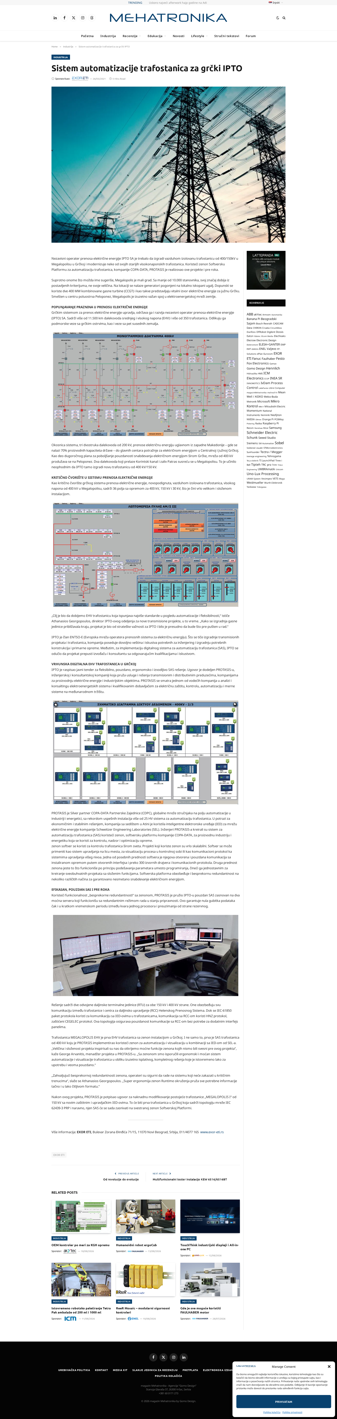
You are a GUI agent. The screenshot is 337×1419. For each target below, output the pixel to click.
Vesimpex (266, 478)
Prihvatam (283, 1402)
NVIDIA (251, 419)
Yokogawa (261, 487)
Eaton (250, 336)
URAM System (254, 478)
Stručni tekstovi (226, 36)
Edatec (257, 336)
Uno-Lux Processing (263, 473)
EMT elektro (252, 349)
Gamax (273, 363)
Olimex (258, 419)
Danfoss (251, 331)
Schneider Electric (262, 432)
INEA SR (276, 378)
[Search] (284, 17)
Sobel (279, 442)
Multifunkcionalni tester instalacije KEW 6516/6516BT (190, 1179)
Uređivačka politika (74, 1370)
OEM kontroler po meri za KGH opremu (80, 1245)
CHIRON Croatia (261, 327)
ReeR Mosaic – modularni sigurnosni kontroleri (143, 1310)
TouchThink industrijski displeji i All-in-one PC (209, 1247)
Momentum (254, 410)
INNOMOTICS (253, 383)
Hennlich (273, 368)
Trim (274, 464)
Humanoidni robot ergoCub (136, 1245)
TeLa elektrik (252, 460)
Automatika (276, 314)
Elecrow (251, 340)
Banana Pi (253, 319)
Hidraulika (252, 373)
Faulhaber (268, 359)
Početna (87, 36)
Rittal (265, 427)
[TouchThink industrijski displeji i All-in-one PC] (210, 1216)
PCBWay (279, 419)
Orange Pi (268, 419)
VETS (275, 478)
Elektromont (252, 344)
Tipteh (256, 464)
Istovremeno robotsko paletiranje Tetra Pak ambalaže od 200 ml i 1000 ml (81, 1310)
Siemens (252, 443)
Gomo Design (256, 368)
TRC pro (266, 464)
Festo (280, 358)
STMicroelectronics (273, 447)
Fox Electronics (258, 363)
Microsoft (263, 401)
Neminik (265, 414)
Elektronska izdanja (220, 1370)
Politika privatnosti (292, 1412)
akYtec (258, 314)
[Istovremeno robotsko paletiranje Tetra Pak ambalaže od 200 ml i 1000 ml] (81, 1279)
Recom (250, 427)
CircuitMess (276, 327)
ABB (250, 314)
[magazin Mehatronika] (168, 18)
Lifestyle (197, 36)
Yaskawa (251, 486)
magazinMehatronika (257, 392)
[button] (329, 1366)
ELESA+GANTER (269, 344)
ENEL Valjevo (267, 349)
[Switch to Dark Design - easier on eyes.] (277, 17)
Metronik (251, 401)
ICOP (266, 378)
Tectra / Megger (271, 452)
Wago (282, 478)
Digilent (271, 332)
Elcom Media (267, 336)
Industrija (108, 36)
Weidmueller (255, 482)
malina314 (272, 392)
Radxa (258, 423)
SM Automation (266, 443)
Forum (251, 36)
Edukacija (155, 36)
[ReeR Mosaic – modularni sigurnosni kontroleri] (146, 1279)
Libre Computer (277, 387)
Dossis (279, 332)
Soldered (251, 447)
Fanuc (256, 358)
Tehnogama (274, 456)
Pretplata (190, 1370)
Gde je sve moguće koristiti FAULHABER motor (200, 1310)
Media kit (120, 1370)
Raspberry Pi (271, 423)
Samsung (275, 427)
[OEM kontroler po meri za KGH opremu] (81, 1216)
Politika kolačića (271, 1412)
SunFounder (253, 451)
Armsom (267, 314)
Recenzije (130, 36)
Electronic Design (266, 340)
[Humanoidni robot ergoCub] (146, 1216)
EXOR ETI (59, 1154)
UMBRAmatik (266, 469)
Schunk (252, 437)
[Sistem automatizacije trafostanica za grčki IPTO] (168, 165)
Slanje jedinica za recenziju (154, 1370)
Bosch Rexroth (264, 323)
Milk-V (261, 406)
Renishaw (259, 428)
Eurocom (268, 353)
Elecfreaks (280, 336)
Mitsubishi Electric (274, 406)
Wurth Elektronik (273, 482)
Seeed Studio (267, 438)
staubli (259, 447)
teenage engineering (256, 456)
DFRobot (261, 332)
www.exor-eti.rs (212, 1132)
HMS (260, 373)
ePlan (260, 353)
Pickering (251, 423)
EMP (283, 344)
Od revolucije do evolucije (121, 1179)
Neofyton (276, 415)
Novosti (178, 36)
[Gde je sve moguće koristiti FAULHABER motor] (210, 1279)
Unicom (279, 469)
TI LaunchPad (267, 460)
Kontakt (101, 1370)
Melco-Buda (271, 396)
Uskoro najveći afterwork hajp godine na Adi (178, 2)
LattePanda (263, 388)
